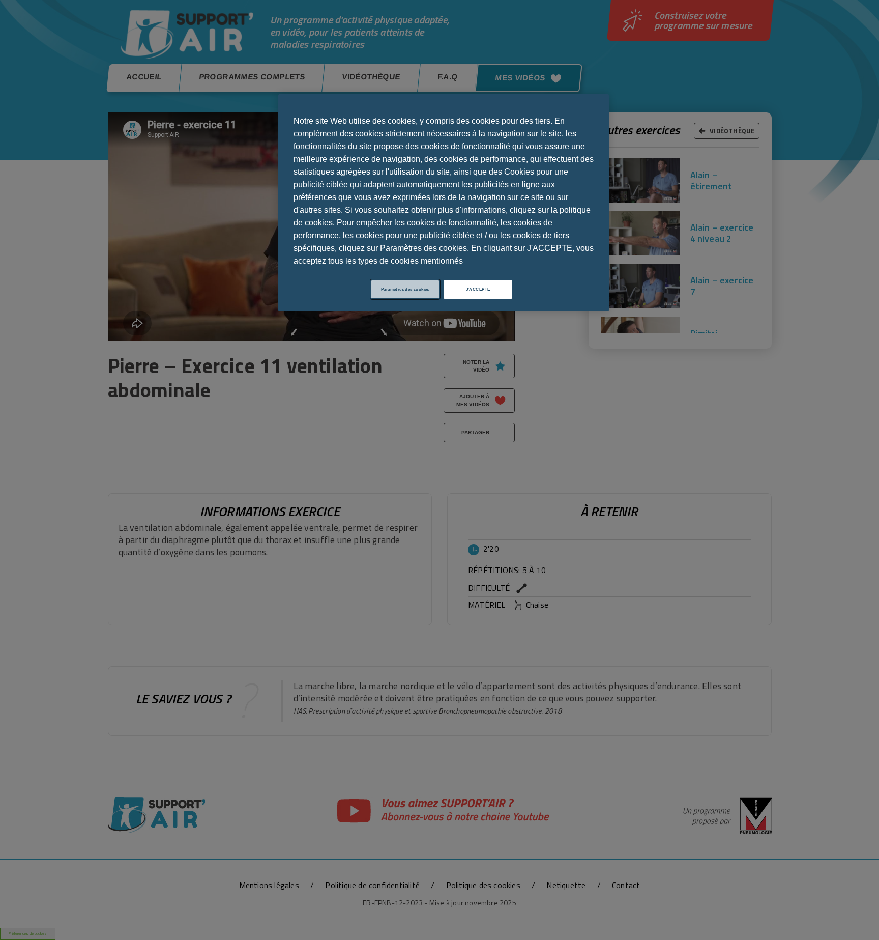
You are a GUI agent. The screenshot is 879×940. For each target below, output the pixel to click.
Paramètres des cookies (405, 289)
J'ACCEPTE (478, 289)
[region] (443, 202)
